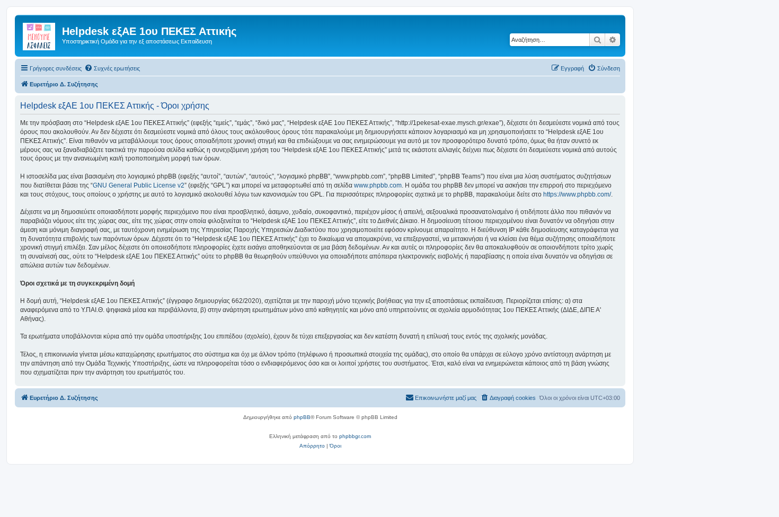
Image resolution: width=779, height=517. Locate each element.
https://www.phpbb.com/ (577, 194)
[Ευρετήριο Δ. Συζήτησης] (39, 34)
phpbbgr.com (355, 436)
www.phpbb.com (378, 185)
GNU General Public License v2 (138, 185)
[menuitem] (112, 68)
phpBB (302, 417)
